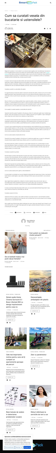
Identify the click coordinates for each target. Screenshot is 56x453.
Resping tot (19, 447)
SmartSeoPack (33, 449)
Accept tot (27, 447)
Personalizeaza (9, 447)
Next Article (47, 230)
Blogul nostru (14, 10)
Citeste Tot (10, 319)
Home (6, 10)
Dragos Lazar (10, 28)
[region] (18, 442)
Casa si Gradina (10, 351)
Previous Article (10, 230)
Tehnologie (17, 294)
